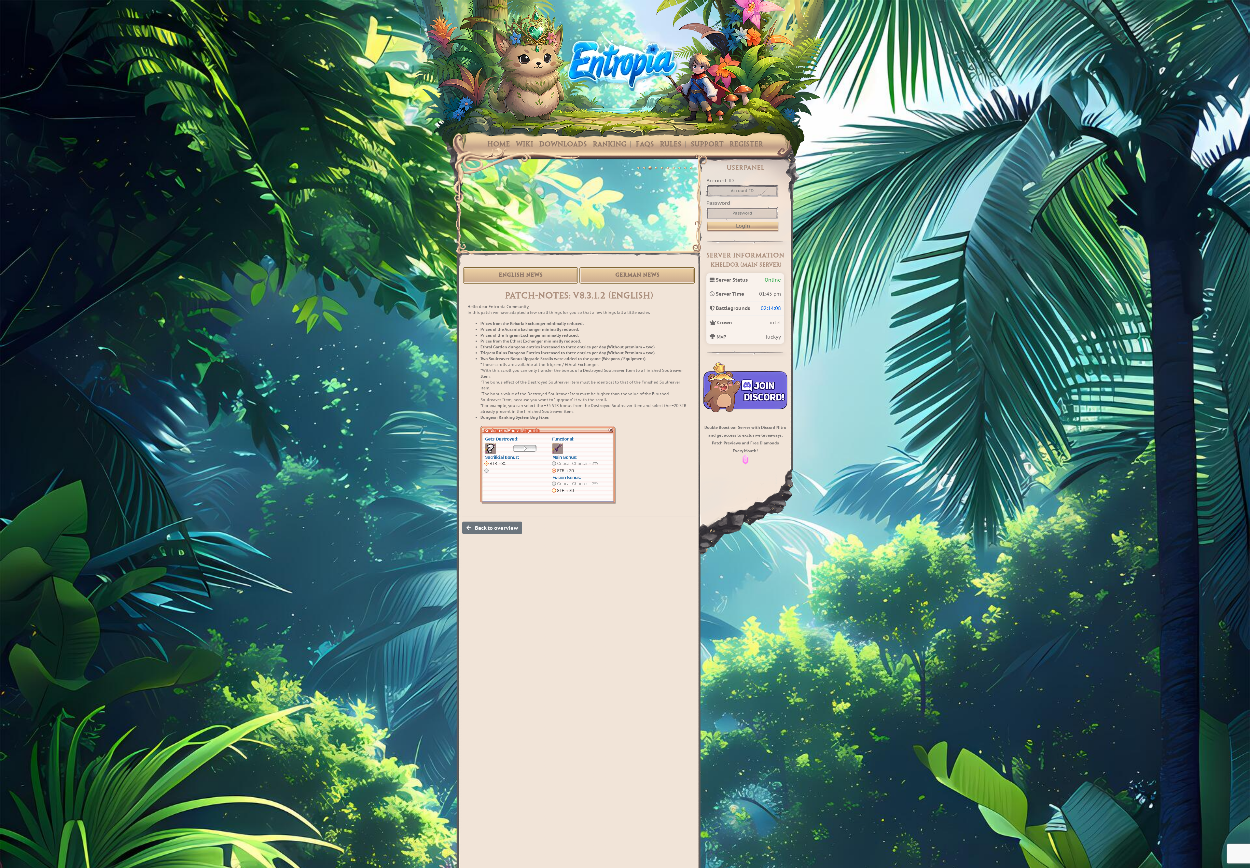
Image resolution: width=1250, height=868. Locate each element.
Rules (670, 144)
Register (746, 144)
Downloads (563, 144)
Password (718, 203)
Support (707, 144)
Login (743, 225)
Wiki (524, 144)
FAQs (645, 144)
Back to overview (494, 528)
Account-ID (720, 180)
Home (498, 144)
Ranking (609, 144)
